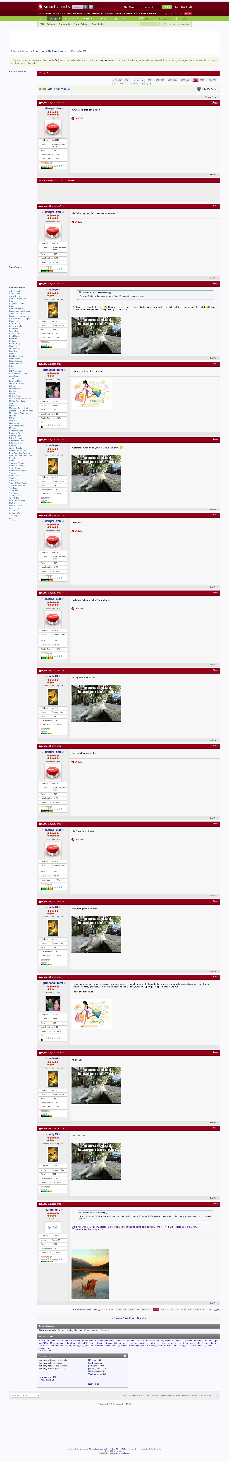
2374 (150, 80)
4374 (135, 84)
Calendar (51, 24)
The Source (14, 493)
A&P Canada (15, 293)
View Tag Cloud (46, 1350)
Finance (119, 13)
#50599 (215, 364)
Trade (184, 18)
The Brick (13, 491)
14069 (209, 89)
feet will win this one (154, 1340)
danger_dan (53, 108)
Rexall (12, 458)
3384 (215, 80)
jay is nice (209, 1340)
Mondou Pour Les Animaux (21, 411)
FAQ (42, 24)
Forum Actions (81, 24)
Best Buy (13, 301)
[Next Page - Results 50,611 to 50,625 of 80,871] (143, 83)
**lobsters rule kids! (48, 1340)
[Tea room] (166, 13)
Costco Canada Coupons (20, 318)
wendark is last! (111, 1345)
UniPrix (12, 503)
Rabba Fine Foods (17, 451)
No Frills (13, 421)
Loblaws (13, 386)
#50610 (215, 1204)
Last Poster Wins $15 (59, 89)
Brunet (12, 306)
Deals (56, 13)
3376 (208, 80)
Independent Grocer (18, 373)
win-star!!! (161, 1345)
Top (123, 18)
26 (54, 418)
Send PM (213, 175)
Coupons (77, 13)
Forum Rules (93, 1384)
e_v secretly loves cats (133, 1340)
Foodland (13, 338)
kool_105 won (87, 1343)
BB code (92, 1360)
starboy (76, 1345)
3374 (195, 80)
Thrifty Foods (15, 496)
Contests (108, 13)
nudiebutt (163, 1343)
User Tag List (43, 73)
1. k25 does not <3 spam (69, 1340)
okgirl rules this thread (178, 1343)
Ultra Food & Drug (17, 501)
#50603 (215, 670)
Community (64, 24)
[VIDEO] (92, 1368)
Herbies (12, 353)
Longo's (12, 391)
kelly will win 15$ (72, 1343)
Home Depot (14, 358)
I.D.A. (11, 366)
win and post (134, 1345)
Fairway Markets (16, 326)
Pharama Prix (15, 433)
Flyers (87, 13)
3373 (189, 80)
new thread (145, 1343)
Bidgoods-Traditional (18, 303)
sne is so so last (46, 1345)
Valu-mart (13, 510)
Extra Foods (14, 323)
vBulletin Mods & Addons (118, 1449)
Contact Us (126, 1395)
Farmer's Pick (15, 333)
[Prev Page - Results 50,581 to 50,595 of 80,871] (143, 80)
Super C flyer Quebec (19, 483)
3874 (128, 84)
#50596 (215, 102)
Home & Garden (148, 13)
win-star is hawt (148, 1345)
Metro (11, 406)
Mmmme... (53, 1209)
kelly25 (53, 289)
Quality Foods (15, 448)
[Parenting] (181, 13)
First (137, 81)
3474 (122, 84)
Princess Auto (15, 443)
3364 (176, 80)
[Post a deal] (188, 13)
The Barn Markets (17, 486)
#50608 (215, 1052)
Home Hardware (16, 361)
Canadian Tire (15, 313)
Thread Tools (210, 97)
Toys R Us (14, 498)
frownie (168, 1340)
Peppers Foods (16, 431)
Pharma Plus (15, 436)
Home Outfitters (16, 363)
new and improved (131, 1343)
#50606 (215, 901)
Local (164, 18)
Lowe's (12, 393)
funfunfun (176, 1340)
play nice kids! (196, 1343)
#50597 (215, 206)
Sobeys (12, 473)
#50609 (215, 1128)
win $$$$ (123, 1345)
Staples (12, 478)
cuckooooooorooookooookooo (108, 1340)
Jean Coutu (14, 376)
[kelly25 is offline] (53, 310)
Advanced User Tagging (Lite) (99, 1449)
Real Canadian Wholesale (20, 456)
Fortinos (13, 341)
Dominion (13, 321)
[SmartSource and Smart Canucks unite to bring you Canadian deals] (21, 274)
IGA (11, 368)
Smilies (92, 1363)
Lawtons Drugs (16, 381)
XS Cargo (13, 515)
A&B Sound (14, 291)
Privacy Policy (209, 1395)
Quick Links (97, 24)
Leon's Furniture (16, 383)
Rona (11, 461)
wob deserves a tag (175, 1345)
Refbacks (43, 1380)
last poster (108, 1343)
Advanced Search (179, 24)
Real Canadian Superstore (21, 453)
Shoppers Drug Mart (18, 471)
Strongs (12, 481)
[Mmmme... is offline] (53, 1227)
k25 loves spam (56, 1343)
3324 (170, 80)
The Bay (13, 488)
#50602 (215, 592)
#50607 (215, 977)
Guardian (13, 351)
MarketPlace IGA (17, 401)
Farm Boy (13, 331)
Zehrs (11, 518)
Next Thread (138, 1318)
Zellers (12, 520)
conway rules (87, 1340)
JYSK (11, 378)
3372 (183, 80)
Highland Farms (16, 356)
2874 (157, 80)
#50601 (215, 515)
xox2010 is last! (198, 1345)
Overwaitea (14, 423)
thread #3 (88, 1345)
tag (81, 1345)
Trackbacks (93, 1374)
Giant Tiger (14, 346)
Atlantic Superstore (17, 298)
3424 (115, 84)
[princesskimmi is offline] (53, 390)
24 (54, 338)
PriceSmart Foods (17, 441)
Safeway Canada (16, 463)
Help (176, 7)
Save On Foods (16, 466)
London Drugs (15, 388)
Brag (147, 18)
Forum (54, 18)
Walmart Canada (16, 513)
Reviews (128, 13)
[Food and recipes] (176, 13)
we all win (98, 1345)
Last (147, 84)
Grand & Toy (15, 348)
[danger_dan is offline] (53, 128)
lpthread (117, 1343)
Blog (42, 18)
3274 (163, 80)
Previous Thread (121, 1318)
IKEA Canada (15, 371)
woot (188, 1345)
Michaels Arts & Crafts (19, 408)
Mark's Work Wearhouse (20, 398)
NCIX (11, 418)
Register (186, 7)
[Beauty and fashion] (171, 13)
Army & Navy (15, 296)
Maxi (11, 403)
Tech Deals (66, 13)
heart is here (187, 1340)
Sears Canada (15, 468)
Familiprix (13, 328)
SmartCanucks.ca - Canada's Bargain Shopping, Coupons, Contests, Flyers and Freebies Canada (167, 1395)
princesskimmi (53, 369)
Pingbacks (44, 1377)
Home (48, 13)
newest (154, 1343)
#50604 (215, 746)
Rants (137, 13)
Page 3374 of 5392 (123, 80)
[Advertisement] (96, 193)
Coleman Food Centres (19, 316)
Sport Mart (14, 476)
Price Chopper (15, 438)
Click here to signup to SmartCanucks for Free (56, 181)
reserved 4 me (210, 1343)
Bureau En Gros (16, 308)
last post (98, 1343)
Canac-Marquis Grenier (19, 311)
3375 (202, 80)
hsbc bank (199, 1340)
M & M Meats (15, 396)
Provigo (12, 446)
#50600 (215, 439)
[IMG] (90, 1366)
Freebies (97, 13)
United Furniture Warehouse (16, 507)
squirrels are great (63, 1345)
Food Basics (15, 336)
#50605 (215, 824)
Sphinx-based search (122, 1453)
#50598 (215, 283)
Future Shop (14, 343)
